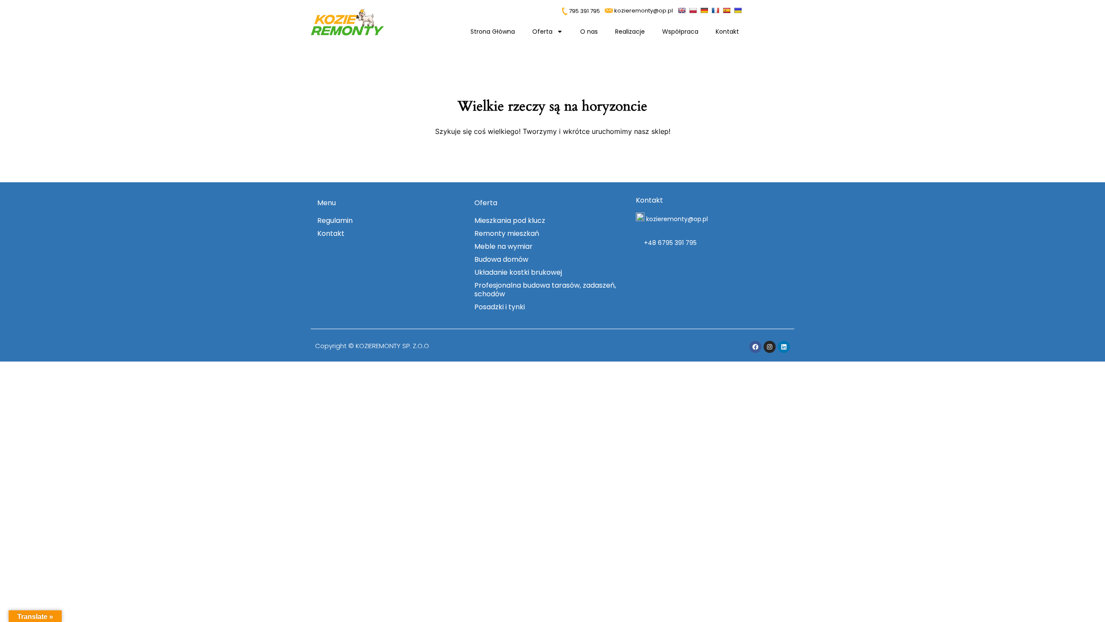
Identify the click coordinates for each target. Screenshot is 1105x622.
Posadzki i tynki (499, 307)
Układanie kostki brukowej (518, 272)
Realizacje (630, 31)
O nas (589, 31)
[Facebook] (755, 347)
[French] (716, 10)
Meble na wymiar (503, 246)
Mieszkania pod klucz (509, 220)
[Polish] (694, 10)
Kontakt (727, 31)
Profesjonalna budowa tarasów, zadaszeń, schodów (545, 289)
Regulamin (335, 220)
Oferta (542, 31)
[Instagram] (770, 347)
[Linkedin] (784, 347)
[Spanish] (727, 10)
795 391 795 (584, 11)
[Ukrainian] (739, 10)
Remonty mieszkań (506, 233)
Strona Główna (492, 31)
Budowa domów (501, 259)
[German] (705, 10)
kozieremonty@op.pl (643, 10)
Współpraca (680, 31)
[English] (683, 10)
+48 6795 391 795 (669, 242)
